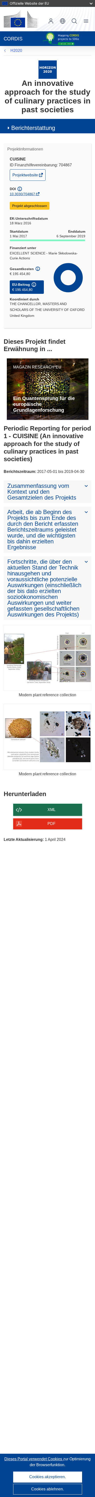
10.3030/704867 (22, 194)
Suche (74, 21)
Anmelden (51, 21)
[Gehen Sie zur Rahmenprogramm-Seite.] (47, 69)
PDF (52, 824)
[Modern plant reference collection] (47, 658)
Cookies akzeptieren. (47, 1477)
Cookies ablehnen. (47, 1489)
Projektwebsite (25, 176)
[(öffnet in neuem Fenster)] (20, 19)
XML (52, 810)
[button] (62, 21)
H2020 (16, 50)
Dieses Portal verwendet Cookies (33, 1459)
